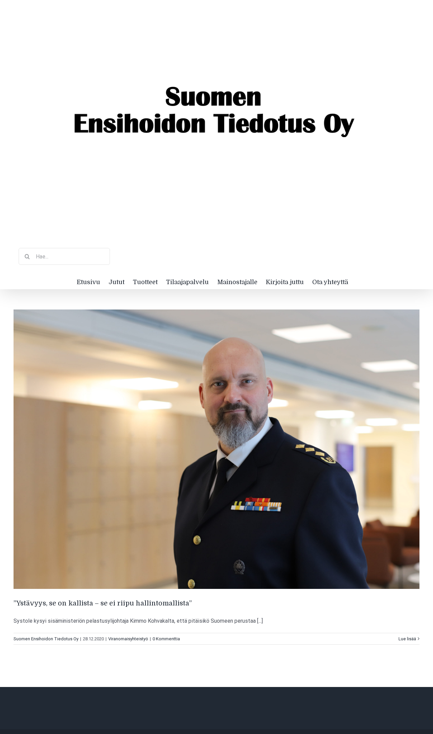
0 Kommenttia (166, 638)
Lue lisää (407, 638)
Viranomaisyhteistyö (128, 638)
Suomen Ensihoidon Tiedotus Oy (46, 638)
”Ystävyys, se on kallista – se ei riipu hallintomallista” (103, 603)
